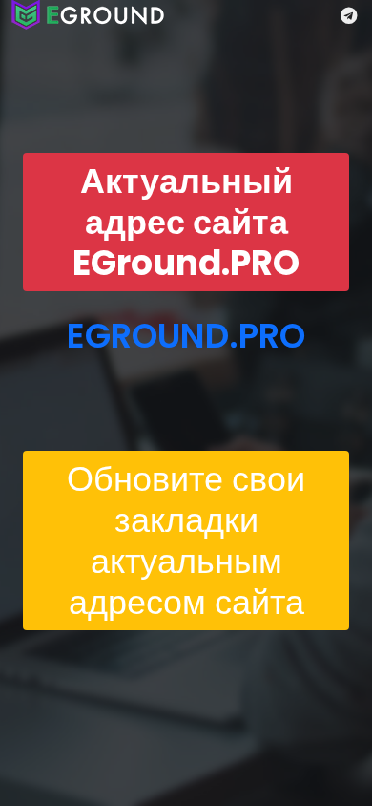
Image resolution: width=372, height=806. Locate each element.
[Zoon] (87, 15)
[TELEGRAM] (348, 15)
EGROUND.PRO (186, 335)
